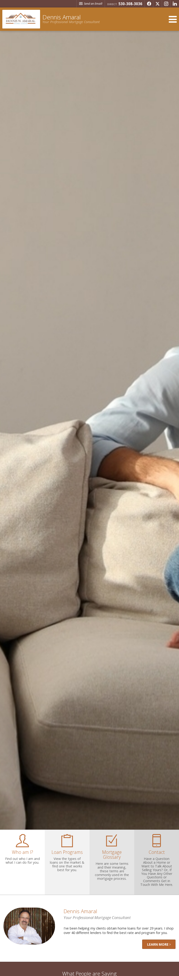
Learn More (158, 944)
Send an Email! (92, 4)
